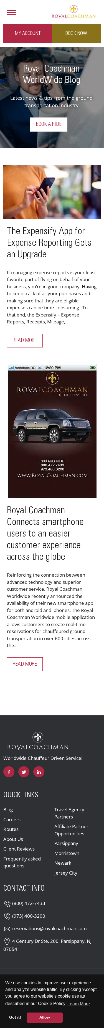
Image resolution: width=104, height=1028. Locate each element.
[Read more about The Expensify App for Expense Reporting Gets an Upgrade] (52, 192)
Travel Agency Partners (69, 813)
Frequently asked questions (22, 862)
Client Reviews (19, 849)
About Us (13, 839)
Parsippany (66, 843)
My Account (27, 33)
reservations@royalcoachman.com (49, 928)
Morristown (66, 853)
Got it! (15, 1017)
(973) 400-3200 (28, 916)
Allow (44, 1017)
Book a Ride (49, 124)
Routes (11, 829)
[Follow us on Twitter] (23, 771)
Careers (12, 819)
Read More (28, 340)
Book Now (76, 33)
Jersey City (65, 873)
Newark (62, 863)
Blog (8, 809)
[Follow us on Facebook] (8, 771)
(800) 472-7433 (28, 903)
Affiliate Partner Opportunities (71, 830)
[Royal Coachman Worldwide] (74, 11)
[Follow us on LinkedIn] (38, 771)
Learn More (79, 1003)
